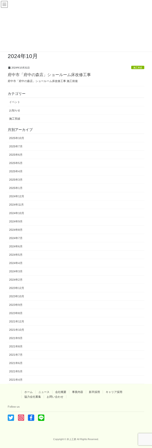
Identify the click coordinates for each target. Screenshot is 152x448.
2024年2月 (16, 279)
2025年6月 (16, 154)
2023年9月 (16, 304)
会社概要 (60, 392)
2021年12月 (16, 321)
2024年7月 (16, 238)
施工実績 (137, 67)
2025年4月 (16, 171)
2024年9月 (16, 221)
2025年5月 (16, 163)
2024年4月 (16, 263)
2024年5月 (16, 254)
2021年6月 (16, 363)
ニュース (43, 392)
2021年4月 (16, 379)
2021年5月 (16, 371)
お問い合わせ (55, 396)
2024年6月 (16, 246)
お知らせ (14, 110)
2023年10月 (16, 296)
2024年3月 (16, 271)
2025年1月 (16, 188)
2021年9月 (16, 338)
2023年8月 (16, 313)
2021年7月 (16, 354)
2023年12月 (16, 288)
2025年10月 (16, 138)
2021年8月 (16, 346)
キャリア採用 (114, 392)
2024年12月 (16, 196)
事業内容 (77, 392)
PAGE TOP (144, 431)
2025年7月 (16, 146)
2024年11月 (16, 204)
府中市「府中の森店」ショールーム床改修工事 (49, 74)
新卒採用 (94, 392)
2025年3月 (16, 179)
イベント (14, 102)
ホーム (28, 392)
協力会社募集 (32, 396)
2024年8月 (16, 229)
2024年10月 (16, 213)
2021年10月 (16, 329)
